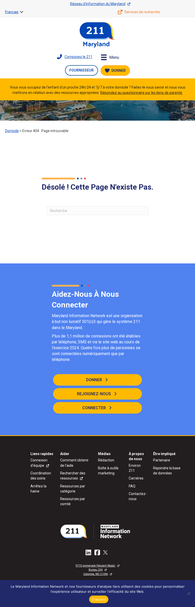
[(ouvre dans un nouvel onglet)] (97, 531)
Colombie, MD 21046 (95, 574)
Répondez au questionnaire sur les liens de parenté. (141, 93)
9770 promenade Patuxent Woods (95, 565)
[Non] (188, 593)
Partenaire (161, 460)
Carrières (136, 478)
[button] (22, 12)
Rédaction (106, 460)
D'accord (99, 599)
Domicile (12, 131)
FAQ (132, 486)
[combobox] (97, 210)
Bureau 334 (96, 569)
